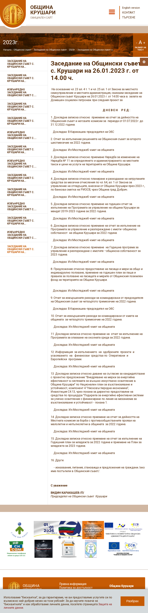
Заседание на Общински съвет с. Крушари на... (20, 64)
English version (131, 7)
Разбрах (132, 601)
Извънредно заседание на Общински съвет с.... (21, 92)
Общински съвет (23, 49)
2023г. (72, 49)
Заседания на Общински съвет (50, 49)
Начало (7, 49)
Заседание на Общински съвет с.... (96, 49)
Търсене (128, 17)
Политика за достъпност (76, 588)
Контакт (128, 12)
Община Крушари (42, 12)
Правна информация (72, 584)
